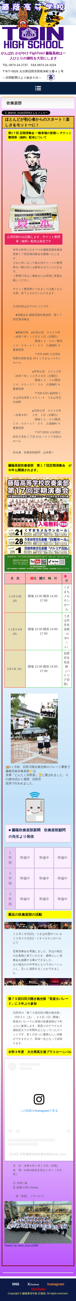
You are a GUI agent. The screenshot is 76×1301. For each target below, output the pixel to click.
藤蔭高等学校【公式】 (33, 6)
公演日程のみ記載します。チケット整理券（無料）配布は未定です (33, 239)
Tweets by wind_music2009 (21, 1245)
